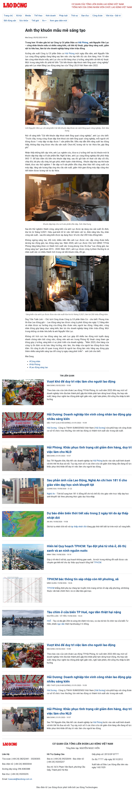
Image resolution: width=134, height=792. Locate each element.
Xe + (44, 20)
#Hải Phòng (34, 364)
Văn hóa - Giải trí (113, 15)
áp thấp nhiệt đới (79, 526)
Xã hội (19, 15)
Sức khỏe (23, 20)
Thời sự (74, 15)
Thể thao (38, 15)
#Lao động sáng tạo (38, 367)
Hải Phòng (83, 42)
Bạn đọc (85, 15)
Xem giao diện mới (58, 20)
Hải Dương (52, 428)
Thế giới (35, 20)
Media (28, 15)
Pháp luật (63, 15)
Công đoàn (97, 15)
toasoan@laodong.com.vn (20, 779)
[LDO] (23, 392)
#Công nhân (34, 361)
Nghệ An (51, 493)
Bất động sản (10, 20)
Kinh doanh (51, 15)
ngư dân (61, 624)
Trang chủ (8, 15)
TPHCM (97, 562)
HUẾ (49, 621)
